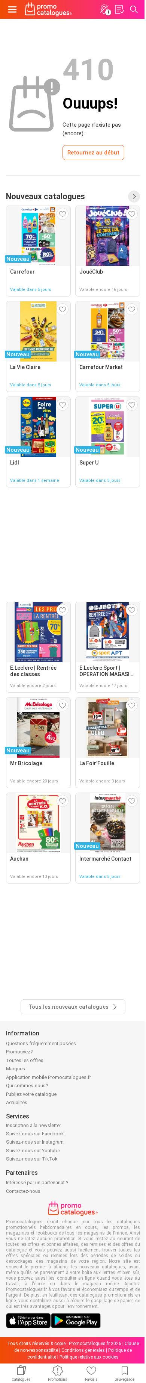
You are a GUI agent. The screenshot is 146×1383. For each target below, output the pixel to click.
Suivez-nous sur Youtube (33, 1150)
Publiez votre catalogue (31, 1094)
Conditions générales (83, 1350)
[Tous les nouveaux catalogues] (134, 197)
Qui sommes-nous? (27, 1085)
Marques (15, 1068)
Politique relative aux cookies (89, 1357)
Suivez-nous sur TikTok (32, 1159)
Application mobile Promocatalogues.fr (48, 1077)
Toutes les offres (24, 1060)
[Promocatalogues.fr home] (49, 9)
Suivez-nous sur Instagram (35, 1142)
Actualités (16, 1102)
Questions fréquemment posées (41, 1043)
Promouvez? (19, 1052)
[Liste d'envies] (119, 9)
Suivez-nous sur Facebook (35, 1133)
